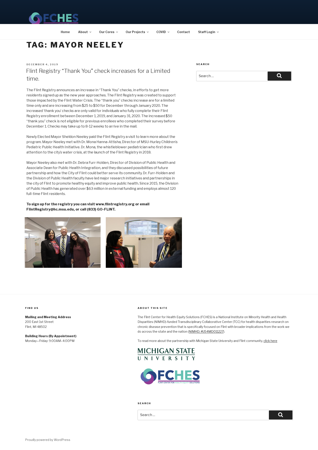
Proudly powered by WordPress (47, 440)
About (83, 32)
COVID (161, 32)
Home (65, 32)
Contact (183, 32)
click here (270, 341)
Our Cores (106, 32)
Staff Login (206, 32)
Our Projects (135, 32)
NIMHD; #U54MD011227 (206, 331)
